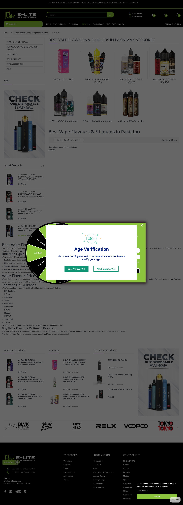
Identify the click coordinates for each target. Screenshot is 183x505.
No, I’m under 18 (106, 268)
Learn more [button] (143, 490)
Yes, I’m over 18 (76, 268)
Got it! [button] (157, 497)
